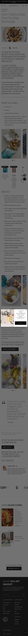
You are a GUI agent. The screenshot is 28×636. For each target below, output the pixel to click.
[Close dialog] (26, 310)
